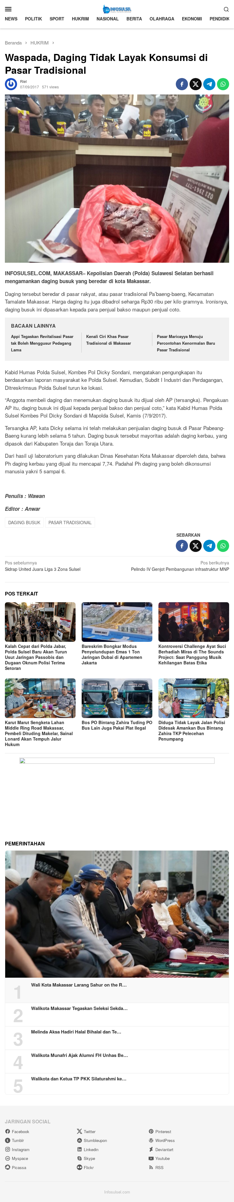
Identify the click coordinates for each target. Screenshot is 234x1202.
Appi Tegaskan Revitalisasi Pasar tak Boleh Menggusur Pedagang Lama (42, 343)
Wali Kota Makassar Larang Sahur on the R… (79, 984)
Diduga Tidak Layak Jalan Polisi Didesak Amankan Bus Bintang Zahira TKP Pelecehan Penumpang (191, 730)
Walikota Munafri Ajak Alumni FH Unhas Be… (79, 1055)
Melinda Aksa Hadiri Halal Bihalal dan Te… (76, 1031)
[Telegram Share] (209, 84)
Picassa (19, 1167)
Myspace (20, 1158)
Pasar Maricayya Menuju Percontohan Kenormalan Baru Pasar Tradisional (186, 343)
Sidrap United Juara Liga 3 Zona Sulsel (42, 566)
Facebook (20, 1131)
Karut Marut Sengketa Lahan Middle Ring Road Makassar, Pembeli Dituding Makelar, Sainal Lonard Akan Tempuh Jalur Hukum (39, 733)
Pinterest (163, 1131)
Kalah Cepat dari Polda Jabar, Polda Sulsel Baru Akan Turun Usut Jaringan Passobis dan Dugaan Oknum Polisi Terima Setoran (36, 657)
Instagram (21, 1149)
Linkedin (91, 1149)
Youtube (162, 1158)
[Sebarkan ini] (182, 84)
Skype (89, 1158)
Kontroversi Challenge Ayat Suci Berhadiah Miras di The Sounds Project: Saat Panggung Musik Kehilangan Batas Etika (192, 654)
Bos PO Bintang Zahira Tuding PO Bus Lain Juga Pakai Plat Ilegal (117, 725)
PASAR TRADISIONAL (70, 522)
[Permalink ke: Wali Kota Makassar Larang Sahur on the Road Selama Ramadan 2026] (117, 914)
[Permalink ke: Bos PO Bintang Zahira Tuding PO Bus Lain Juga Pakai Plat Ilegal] (117, 698)
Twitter (89, 1131)
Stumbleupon (95, 1140)
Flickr (89, 1167)
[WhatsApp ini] (223, 84)
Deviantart (164, 1149)
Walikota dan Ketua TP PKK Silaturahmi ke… (78, 1078)
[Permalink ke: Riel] (11, 83)
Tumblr (18, 1140)
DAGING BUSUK (24, 522)
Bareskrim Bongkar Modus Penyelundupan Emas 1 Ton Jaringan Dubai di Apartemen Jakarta (112, 654)
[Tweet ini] (196, 84)
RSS (159, 1167)
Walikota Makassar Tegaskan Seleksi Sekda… (79, 1008)
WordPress (165, 1140)
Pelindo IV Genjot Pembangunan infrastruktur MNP (180, 566)
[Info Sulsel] (117, 8)
